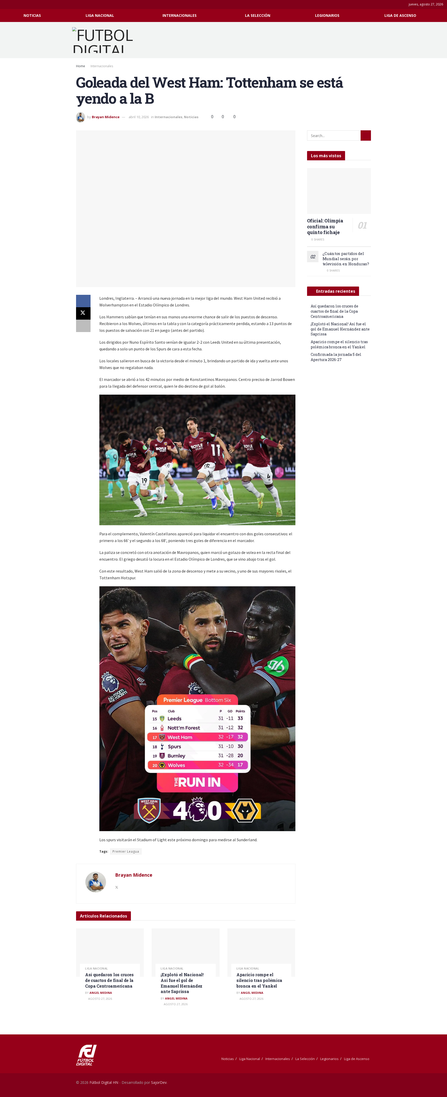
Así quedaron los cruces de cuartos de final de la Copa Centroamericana (109, 980)
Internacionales (179, 15)
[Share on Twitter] (83, 313)
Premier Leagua (126, 851)
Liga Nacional (100, 15)
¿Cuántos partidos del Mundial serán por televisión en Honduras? (346, 258)
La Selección (257, 15)
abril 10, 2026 (139, 117)
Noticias (32, 15)
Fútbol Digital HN (104, 1082)
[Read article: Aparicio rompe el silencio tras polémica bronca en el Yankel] (261, 952)
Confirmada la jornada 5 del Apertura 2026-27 (336, 357)
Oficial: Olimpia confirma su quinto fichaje (325, 226)
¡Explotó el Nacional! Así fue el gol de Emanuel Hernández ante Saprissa (182, 983)
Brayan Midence (106, 117)
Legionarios (327, 15)
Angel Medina (101, 993)
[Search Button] (441, 15)
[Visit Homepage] (109, 40)
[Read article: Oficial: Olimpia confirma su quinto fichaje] (339, 191)
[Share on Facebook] (83, 301)
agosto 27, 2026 (99, 999)
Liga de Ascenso (400, 15)
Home (80, 66)
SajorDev (159, 1082)
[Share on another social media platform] (83, 326)
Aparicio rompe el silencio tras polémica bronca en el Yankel (259, 980)
